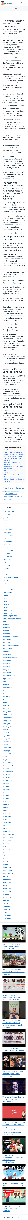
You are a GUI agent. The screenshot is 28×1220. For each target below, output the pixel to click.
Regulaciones (7, 837)
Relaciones (6, 840)
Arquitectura (7, 535)
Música (5, 801)
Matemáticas (7, 771)
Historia (5, 729)
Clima (4, 586)
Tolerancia (6, 888)
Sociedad (6, 864)
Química (5, 828)
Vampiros (6, 906)
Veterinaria (6, 909)
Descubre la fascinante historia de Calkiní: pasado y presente (13, 972)
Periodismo (6, 816)
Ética (4, 682)
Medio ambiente (8, 777)
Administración (8, 511)
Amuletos (6, 523)
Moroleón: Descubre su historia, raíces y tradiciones (13, 1049)
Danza (5, 622)
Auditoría (6, 544)
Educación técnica (9, 658)
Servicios (5, 858)
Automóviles (7, 556)
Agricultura (6, 514)
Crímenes (6, 598)
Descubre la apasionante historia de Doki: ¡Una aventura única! (12, 946)
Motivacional (7, 798)
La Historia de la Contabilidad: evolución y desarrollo (12, 497)
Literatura (6, 756)
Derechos (6, 634)
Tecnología (6, 879)
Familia (5, 691)
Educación (6, 655)
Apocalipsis (6, 532)
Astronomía (7, 541)
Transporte (6, 897)
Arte (4, 538)
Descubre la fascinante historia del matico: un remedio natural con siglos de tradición (13, 1023)
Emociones (6, 661)
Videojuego (6, 915)
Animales (6, 526)
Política (5, 819)
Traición (5, 894)
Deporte (5, 625)
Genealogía (7, 717)
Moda (4, 792)
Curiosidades (7, 610)
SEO (4, 855)
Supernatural (7, 870)
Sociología (6, 867)
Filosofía (5, 700)
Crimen (5, 595)
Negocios (6, 807)
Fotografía (6, 711)
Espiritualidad (7, 679)
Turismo (5, 900)
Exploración (7, 688)
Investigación (7, 747)
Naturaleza (6, 804)
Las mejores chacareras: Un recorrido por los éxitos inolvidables (13, 1073)
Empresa (6, 664)
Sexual (5, 861)
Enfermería (6, 673)
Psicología (6, 825)
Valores (5, 903)
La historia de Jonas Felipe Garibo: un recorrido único (12, 1184)
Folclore (5, 706)
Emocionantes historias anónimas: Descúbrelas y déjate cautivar (12, 1132)
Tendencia (6, 882)
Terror (4, 885)
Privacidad (6, 822)
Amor (4, 520)
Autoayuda (6, 547)
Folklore (5, 708)
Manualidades (8, 762)
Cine (4, 583)
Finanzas (5, 703)
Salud (4, 852)
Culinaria (5, 604)
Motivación (6, 795)
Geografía (6, 720)
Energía (5, 670)
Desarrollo (6, 640)
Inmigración (7, 738)
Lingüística (6, 753)
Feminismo (6, 697)
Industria (5, 732)
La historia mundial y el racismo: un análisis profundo (11, 1208)
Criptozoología (8, 601)
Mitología (6, 789)
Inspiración (6, 741)
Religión (5, 843)
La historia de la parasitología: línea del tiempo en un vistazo (11, 997)
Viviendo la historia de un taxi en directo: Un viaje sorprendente (13, 1099)
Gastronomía (7, 714)
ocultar (7, 450)
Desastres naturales (10, 646)
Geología (6, 723)
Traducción (6, 891)
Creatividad (7, 592)
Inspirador (6, 744)
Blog (4, 571)
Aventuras (6, 559)
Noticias (5, 810)
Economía (6, 652)
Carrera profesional (10, 577)
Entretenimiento (8, 676)
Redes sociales (8, 834)
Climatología (7, 589)
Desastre (6, 643)
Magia (4, 759)
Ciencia (5, 580)
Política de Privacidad (16, 1217)
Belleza (5, 562)
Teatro (5, 876)
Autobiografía (7, 550)
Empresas (6, 667)
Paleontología (8, 813)
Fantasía (6, 694)
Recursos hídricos (9, 831)
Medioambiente (8, 780)
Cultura (5, 607)
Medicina (6, 774)
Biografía (6, 565)
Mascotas (6, 768)
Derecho (5, 631)
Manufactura (7, 765)
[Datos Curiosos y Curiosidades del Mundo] (6, 3)
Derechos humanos (10, 637)
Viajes (4, 912)
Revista (5, 846)
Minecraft (6, 783)
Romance (6, 849)
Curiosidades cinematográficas (9, 614)
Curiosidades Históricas (11, 619)
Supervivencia (7, 873)
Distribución (7, 649)
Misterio (5, 786)
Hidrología (6, 726)
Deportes (6, 628)
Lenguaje (6, 750)
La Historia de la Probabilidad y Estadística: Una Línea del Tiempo (13, 1124)
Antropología (7, 529)
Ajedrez (5, 517)
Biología (5, 568)
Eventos (5, 685)
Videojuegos (7, 918)
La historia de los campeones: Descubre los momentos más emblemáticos (12, 1158)
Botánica (6, 574)
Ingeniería (6, 735)
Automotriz (6, 553)
